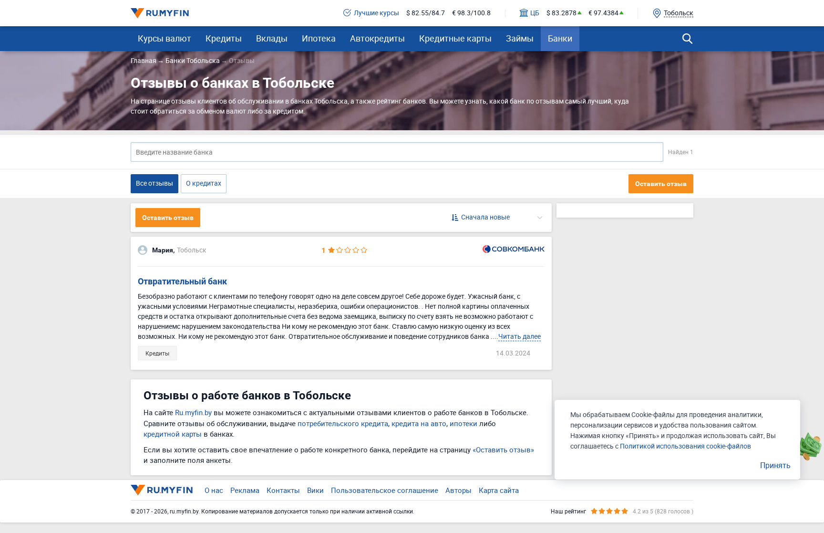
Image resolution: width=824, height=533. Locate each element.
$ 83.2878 (561, 13)
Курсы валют (164, 38)
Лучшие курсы (376, 13)
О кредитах (203, 183)
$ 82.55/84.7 (425, 13)
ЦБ (534, 13)
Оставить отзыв (661, 184)
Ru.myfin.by (193, 412)
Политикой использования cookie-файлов (685, 445)
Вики (315, 490)
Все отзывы (154, 183)
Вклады (272, 38)
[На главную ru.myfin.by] (162, 490)
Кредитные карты (455, 38)
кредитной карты (173, 434)
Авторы (458, 490)
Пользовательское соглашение (384, 490)
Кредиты (224, 38)
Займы (520, 38)
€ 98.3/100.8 (471, 13)
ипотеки (463, 423)
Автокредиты (377, 38)
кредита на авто (418, 423)
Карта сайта (499, 490)
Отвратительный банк (182, 281)
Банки (560, 38)
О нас (214, 490)
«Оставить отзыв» (503, 449)
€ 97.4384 (603, 13)
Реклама (244, 490)
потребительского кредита (343, 423)
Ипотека (319, 38)
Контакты (283, 490)
